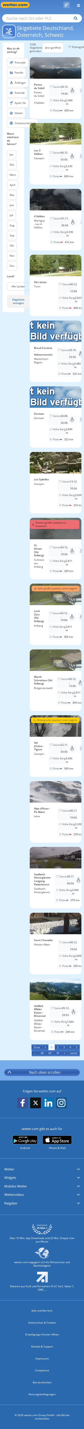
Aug (12, 225)
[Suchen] (75, 18)
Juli (11, 215)
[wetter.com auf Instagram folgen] (61, 1103)
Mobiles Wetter (15, 1186)
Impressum (42, 1358)
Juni (12, 205)
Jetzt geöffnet (53, 47)
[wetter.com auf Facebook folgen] (22, 1103)
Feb (12, 164)
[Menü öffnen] (77, 5)
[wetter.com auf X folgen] (35, 1104)
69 (49, 1053)
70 (57, 1053)
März (13, 175)
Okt (12, 245)
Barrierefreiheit (42, 1382)
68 (42, 1053)
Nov (12, 255)
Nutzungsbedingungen (42, 1394)
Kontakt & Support (42, 1346)
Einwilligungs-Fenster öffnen (42, 1334)
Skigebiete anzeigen (18, 301)
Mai (12, 195)
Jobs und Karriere (42, 1310)
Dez (12, 266)
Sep (12, 235)
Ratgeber (10, 1203)
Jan (11, 154)
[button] (42, 1169)
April (12, 185)
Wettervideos (14, 1194)
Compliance (42, 1370)
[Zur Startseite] (17, 5)
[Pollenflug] (66, 5)
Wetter (9, 1169)
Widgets (10, 1177)
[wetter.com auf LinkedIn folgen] (48, 1103)
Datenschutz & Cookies (42, 1322)
